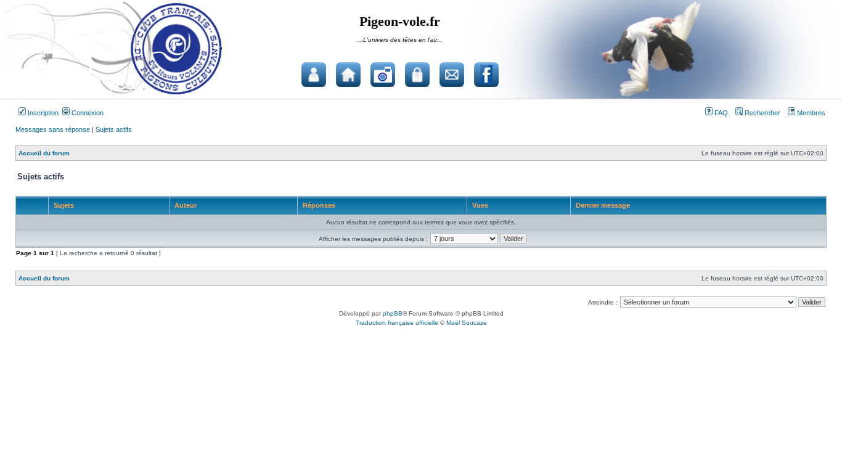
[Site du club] (348, 74)
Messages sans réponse (52, 129)
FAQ (720, 112)
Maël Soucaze (466, 322)
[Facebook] (486, 74)
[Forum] (313, 74)
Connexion (87, 112)
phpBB (393, 313)
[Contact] (451, 74)
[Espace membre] (417, 74)
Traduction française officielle (397, 322)
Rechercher (761, 112)
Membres (810, 112)
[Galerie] (382, 74)
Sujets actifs (114, 129)
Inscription (42, 112)
